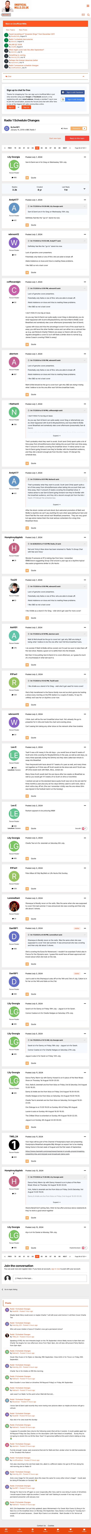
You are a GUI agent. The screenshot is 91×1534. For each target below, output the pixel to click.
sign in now (55, 1269)
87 (50, 148)
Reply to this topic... (25, 1278)
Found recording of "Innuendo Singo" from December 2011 (32, 34)
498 (15, 949)
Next (65, 148)
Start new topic (55, 138)
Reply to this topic (77, 138)
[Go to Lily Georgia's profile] (14, 165)
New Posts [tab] (23, 30)
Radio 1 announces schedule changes (24, 65)
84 (37, 148)
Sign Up (26, 107)
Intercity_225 (15, 57)
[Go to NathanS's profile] (14, 412)
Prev (10, 148)
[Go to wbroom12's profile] (14, 242)
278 (14, 648)
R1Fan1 (13, 674)
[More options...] (85, 157)
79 (15, 148)
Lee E (13, 747)
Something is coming (17, 55)
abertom (14, 41)
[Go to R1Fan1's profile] (14, 682)
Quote (33, 178)
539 (15, 695)
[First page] (5, 148)
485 (15, 177)
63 (15, 600)
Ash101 (13, 627)
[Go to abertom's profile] (14, 362)
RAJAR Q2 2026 (15, 45)
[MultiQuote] (27, 177)
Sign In (11, 107)
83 (33, 148)
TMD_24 (13, 1136)
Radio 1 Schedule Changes (20, 1309)
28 (15, 560)
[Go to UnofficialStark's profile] (7, 1459)
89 (59, 148)
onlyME (13, 47)
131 (15, 255)
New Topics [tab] (10, 30)
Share (65, 128)
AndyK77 (13, 199)
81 (24, 148)
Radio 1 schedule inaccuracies (21, 39)
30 (15, 919)
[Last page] (70, 148)
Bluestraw (16, 1402)
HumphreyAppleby (14, 538)
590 (15, 768)
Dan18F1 (16, 127)
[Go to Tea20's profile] (14, 588)
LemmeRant (13, 898)
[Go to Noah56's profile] (7, 1310)
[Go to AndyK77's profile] (14, 208)
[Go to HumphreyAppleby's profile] (14, 548)
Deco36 (78, 828)
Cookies (51, 1526)
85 (42, 148)
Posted (26, 1311)
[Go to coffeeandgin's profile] (14, 290)
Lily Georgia (13, 157)
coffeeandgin (13, 282)
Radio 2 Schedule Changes (20, 1351)
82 (28, 148)
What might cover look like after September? (26, 50)
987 (14, 374)
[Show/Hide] (83, 76)
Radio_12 (53, 544)
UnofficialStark (16, 68)
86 (46, 148)
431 (14, 220)
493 (15, 1157)
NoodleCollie (15, 36)
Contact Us (41, 1526)
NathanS (14, 404)
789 (14, 424)
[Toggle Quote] (29, 206)
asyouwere (14, 62)
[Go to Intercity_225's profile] (7, 1324)
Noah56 (15, 1311)
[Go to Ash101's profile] (14, 635)
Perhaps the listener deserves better (23, 60)
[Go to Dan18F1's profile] (6, 128)
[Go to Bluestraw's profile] (7, 1400)
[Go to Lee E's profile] (14, 755)
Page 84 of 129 (80, 148)
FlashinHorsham (75, 1248)
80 (20, 148)
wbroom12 (13, 234)
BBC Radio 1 (31, 130)
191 (15, 302)
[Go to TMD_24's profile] (14, 1145)
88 (55, 148)
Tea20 (13, 580)
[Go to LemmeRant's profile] (14, 906)
